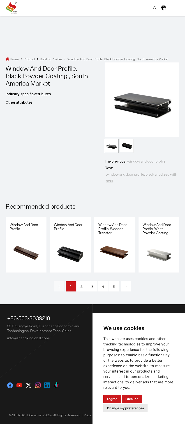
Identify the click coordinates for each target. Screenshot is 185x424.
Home (12, 59)
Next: (141, 174)
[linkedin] (47, 385)
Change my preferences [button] (125, 408)
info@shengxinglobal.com (28, 338)
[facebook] (10, 385)
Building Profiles (51, 59)
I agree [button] (112, 399)
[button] (126, 286)
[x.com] (28, 385)
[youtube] (19, 385)
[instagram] (38, 385)
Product (29, 59)
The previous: (135, 161)
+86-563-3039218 (28, 318)
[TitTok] (56, 385)
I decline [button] (131, 399)
